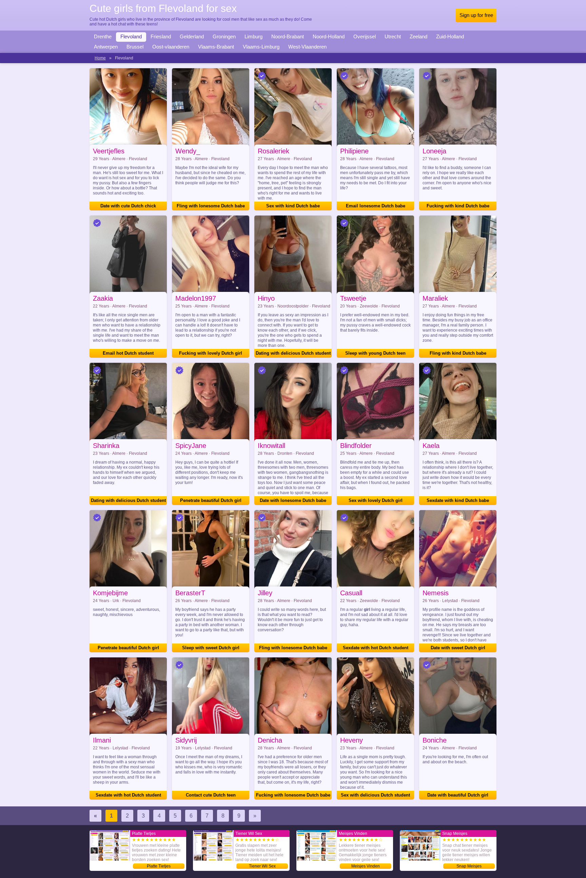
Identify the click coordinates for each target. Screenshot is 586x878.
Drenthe (103, 36)
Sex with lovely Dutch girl (376, 500)
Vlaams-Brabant (216, 47)
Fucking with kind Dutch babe (458, 205)
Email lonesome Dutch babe (375, 205)
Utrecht (393, 36)
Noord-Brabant (287, 36)
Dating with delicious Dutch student (293, 353)
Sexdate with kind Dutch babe (458, 500)
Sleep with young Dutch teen (375, 353)
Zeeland (418, 36)
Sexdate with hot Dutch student (375, 647)
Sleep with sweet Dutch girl (210, 647)
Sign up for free (476, 15)
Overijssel (364, 36)
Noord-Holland (329, 36)
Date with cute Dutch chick (128, 205)
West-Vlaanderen (307, 47)
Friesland (161, 36)
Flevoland (131, 36)
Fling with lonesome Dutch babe (211, 205)
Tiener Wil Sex (262, 866)
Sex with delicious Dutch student (375, 795)
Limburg (253, 36)
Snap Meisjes (469, 866)
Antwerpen (106, 47)
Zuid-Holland (450, 36)
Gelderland (192, 36)
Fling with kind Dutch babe (458, 353)
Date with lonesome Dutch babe (293, 500)
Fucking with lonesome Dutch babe (293, 795)
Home (100, 58)
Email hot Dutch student (128, 353)
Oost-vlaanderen (170, 47)
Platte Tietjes (159, 866)
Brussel (134, 47)
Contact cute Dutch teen (211, 795)
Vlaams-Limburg (261, 47)
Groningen (224, 36)
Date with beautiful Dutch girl (457, 795)
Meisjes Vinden (365, 866)
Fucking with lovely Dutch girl (210, 353)
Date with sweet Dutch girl (458, 647)
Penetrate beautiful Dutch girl (210, 500)
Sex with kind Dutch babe (293, 205)
